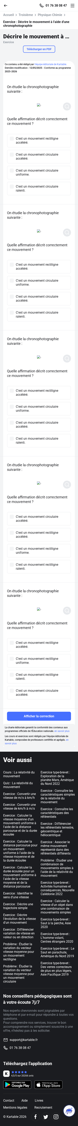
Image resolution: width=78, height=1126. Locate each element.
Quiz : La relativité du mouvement (18, 785)
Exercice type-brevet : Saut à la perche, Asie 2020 (56, 923)
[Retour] (7, 5)
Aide (24, 1100)
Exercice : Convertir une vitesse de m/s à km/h (19, 796)
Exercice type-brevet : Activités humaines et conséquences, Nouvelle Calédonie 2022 (57, 888)
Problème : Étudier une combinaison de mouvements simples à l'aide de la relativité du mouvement (57, 868)
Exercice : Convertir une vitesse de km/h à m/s (19, 806)
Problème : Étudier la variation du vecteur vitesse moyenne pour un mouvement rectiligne (18, 951)
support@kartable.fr (24, 1040)
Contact (8, 1100)
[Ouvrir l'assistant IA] (69, 1110)
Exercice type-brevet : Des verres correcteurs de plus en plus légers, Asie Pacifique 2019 (56, 968)
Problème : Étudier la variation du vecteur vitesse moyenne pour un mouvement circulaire (18, 973)
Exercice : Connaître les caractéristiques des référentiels (57, 813)
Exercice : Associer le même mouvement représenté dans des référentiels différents (56, 847)
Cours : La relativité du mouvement (19, 774)
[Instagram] (56, 1117)
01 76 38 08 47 (56, 5)
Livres (39, 1100)
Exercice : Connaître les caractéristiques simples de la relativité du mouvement (58, 796)
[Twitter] (45, 1117)
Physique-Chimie (50, 15)
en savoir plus (61, 731)
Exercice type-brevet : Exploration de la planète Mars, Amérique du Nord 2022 (57, 778)
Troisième (26, 15)
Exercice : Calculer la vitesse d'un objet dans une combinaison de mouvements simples (57, 906)
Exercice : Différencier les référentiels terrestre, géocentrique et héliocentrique (57, 829)
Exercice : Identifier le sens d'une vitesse (18, 895)
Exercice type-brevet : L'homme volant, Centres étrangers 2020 (57, 937)
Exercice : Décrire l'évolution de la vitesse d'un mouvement (19, 918)
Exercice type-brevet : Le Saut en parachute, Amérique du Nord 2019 (57, 952)
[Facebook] (35, 1117)
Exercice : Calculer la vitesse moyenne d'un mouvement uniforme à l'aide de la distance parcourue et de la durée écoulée (20, 825)
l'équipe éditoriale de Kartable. (50, 64)
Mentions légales (15, 1107)
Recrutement (43, 1107)
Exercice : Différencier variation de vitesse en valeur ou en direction (19, 933)
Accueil (8, 15)
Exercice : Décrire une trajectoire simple (18, 906)
